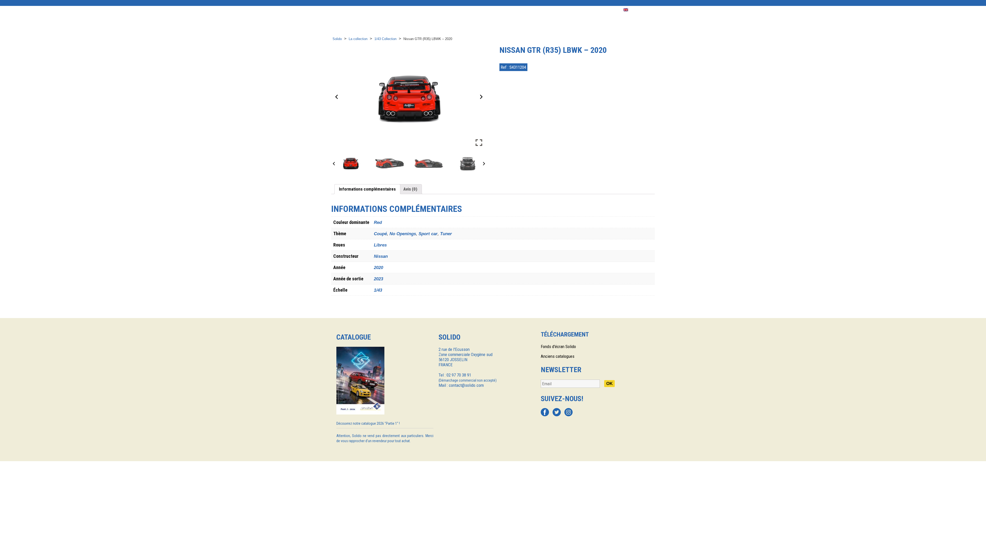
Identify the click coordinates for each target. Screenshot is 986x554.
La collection (358, 39)
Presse (510, 9)
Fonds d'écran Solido (558, 346)
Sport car (428, 233)
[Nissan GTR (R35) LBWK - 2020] (350, 163)
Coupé (380, 233)
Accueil (339, 9)
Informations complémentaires (367, 189)
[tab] (367, 189)
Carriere (606, 9)
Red (378, 222)
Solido (337, 39)
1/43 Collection (385, 39)
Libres (380, 245)
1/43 (378, 290)
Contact (581, 9)
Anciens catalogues (557, 356)
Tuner (446, 233)
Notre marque (398, 9)
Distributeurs (435, 9)
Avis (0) (410, 189)
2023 (378, 278)
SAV (560, 9)
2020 (378, 267)
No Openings (403, 233)
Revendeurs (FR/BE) (476, 9)
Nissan (381, 256)
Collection (365, 9)
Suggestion (537, 9)
